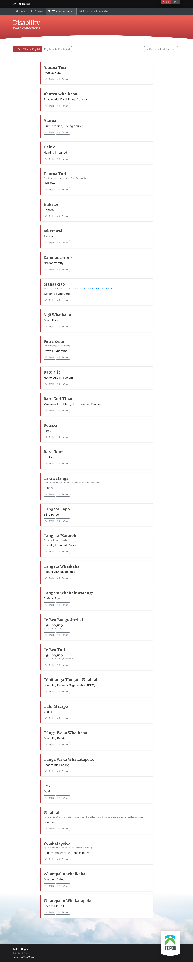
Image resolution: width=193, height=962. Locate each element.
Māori (175, 2)
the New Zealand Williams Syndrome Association (90, 288)
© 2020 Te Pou (20, 953)
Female (64, 79)
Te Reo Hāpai (21, 3)
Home (22, 11)
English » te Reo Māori (57, 49)
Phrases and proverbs (95, 11)
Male (51, 79)
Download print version (162, 49)
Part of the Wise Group (23, 957)
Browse (39, 11)
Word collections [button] (62, 11)
